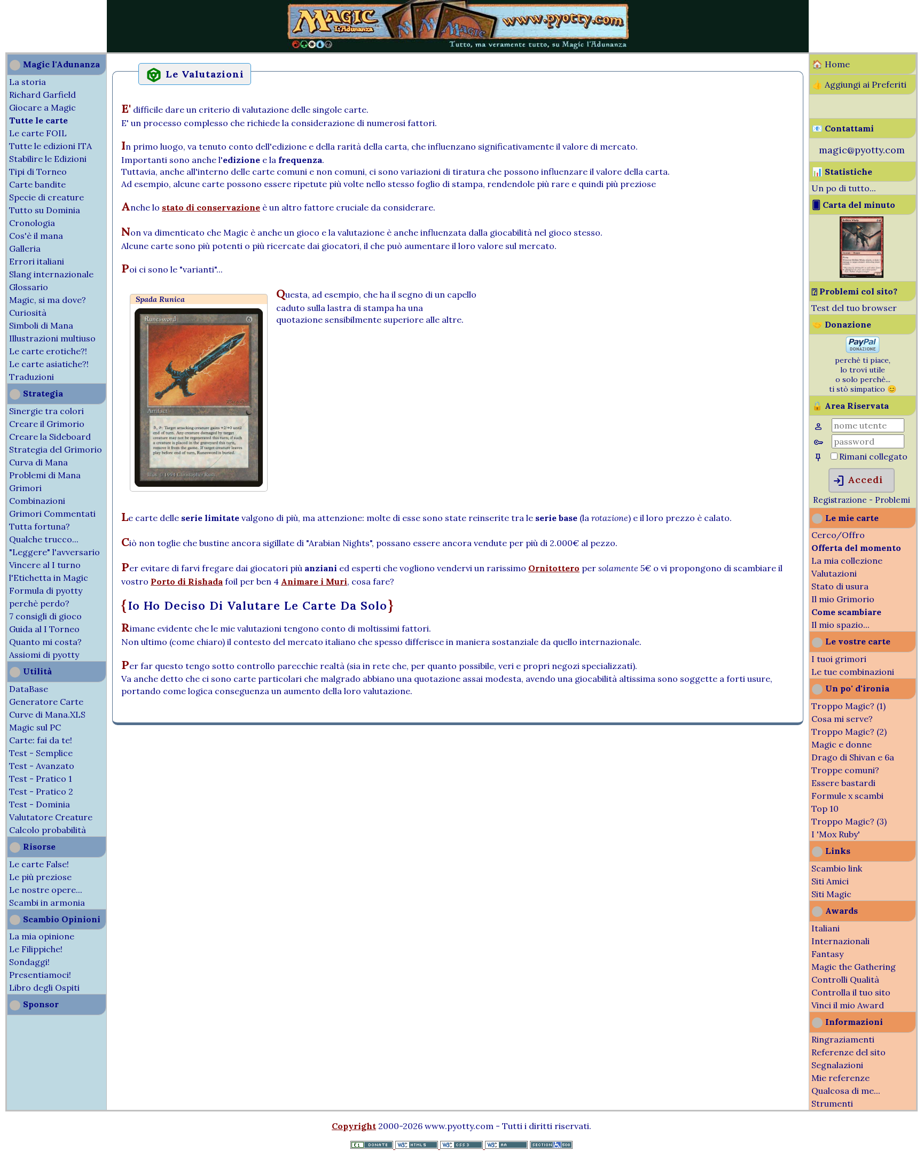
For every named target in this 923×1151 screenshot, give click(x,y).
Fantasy (827, 953)
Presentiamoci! (40, 974)
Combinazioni (37, 500)
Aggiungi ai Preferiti (865, 84)
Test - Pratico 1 (40, 778)
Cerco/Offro (838, 535)
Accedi (857, 480)
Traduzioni (31, 376)
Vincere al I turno (45, 564)
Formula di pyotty (45, 590)
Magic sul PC (35, 727)
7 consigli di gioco (45, 616)
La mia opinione (41, 936)
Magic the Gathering (853, 966)
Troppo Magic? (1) (848, 706)
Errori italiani (36, 261)
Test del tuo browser (854, 307)
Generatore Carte (46, 701)
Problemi (892, 500)
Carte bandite (37, 184)
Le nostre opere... (45, 889)
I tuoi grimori (838, 659)
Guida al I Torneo (44, 629)
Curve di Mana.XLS (47, 714)
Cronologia (32, 222)
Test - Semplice (41, 753)
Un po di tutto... (843, 188)
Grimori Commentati (52, 513)
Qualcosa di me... (845, 1090)
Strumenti (832, 1103)
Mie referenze (840, 1077)
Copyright (354, 1126)
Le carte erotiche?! (48, 351)
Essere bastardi (843, 782)
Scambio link (836, 868)
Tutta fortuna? (39, 526)
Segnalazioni (837, 1065)
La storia (27, 81)
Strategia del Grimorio (55, 449)
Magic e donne (841, 744)
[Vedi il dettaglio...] (861, 274)
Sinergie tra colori (46, 411)
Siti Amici (830, 881)
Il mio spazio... (840, 624)
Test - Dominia (39, 804)
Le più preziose (40, 877)
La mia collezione (846, 560)
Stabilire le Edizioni (48, 158)
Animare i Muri (314, 581)
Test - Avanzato (41, 765)
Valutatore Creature (50, 817)
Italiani (825, 928)
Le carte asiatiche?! (49, 364)
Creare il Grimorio (46, 423)
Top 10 (825, 808)
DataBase (28, 688)
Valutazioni (834, 573)
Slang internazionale (51, 274)
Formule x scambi (847, 795)
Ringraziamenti (842, 1039)
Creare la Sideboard (50, 436)
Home (837, 64)
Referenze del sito (848, 1052)
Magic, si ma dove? (47, 299)
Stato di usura (840, 586)
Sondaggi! (29, 961)
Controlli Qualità (845, 979)
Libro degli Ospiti (44, 987)
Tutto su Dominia (44, 210)
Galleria (25, 248)
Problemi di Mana (45, 475)
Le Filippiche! (35, 949)
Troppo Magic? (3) (849, 821)
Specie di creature (46, 197)
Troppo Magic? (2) (849, 731)
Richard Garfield (42, 94)
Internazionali (840, 941)
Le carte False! (39, 864)
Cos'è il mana (36, 235)
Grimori (25, 488)
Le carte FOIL (38, 133)
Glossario (28, 287)
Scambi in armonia (47, 902)
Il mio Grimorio (842, 599)
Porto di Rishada (187, 581)
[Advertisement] (32, 25)
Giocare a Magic (42, 107)
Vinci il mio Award (847, 1005)
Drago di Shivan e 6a (852, 757)
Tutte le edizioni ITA (50, 146)
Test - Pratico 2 (41, 791)
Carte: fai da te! (40, 740)
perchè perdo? (39, 603)
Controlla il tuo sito (850, 992)
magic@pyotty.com (862, 150)
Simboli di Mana (41, 325)
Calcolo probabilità (47, 830)
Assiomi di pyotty (44, 654)
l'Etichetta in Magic (48, 577)
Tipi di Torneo (38, 171)
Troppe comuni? (845, 770)
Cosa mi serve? (842, 718)
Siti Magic (831, 894)
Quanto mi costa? (45, 641)
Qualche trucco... (44, 539)
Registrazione (840, 500)
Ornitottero (554, 568)
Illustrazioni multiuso (52, 338)
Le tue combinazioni (852, 671)
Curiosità (27, 312)
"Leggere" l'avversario (54, 552)
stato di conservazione (211, 207)
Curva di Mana (38, 462)
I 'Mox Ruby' (835, 834)
